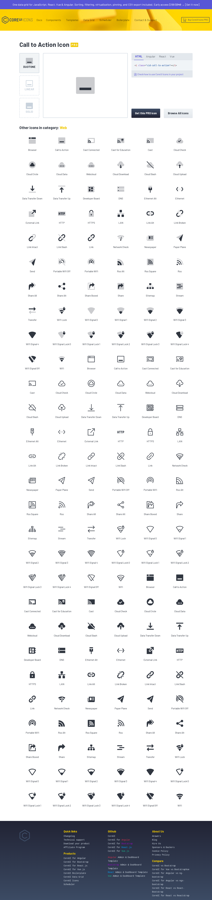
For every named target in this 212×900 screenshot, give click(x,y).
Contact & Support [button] (145, 20)
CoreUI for (119, 840)
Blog (154, 840)
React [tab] (162, 56)
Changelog (69, 836)
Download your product (77, 843)
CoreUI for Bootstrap (76, 862)
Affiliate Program (74, 847)
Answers (156, 836)
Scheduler (105, 20)
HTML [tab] (138, 56)
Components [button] (53, 20)
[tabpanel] (162, 69)
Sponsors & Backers (163, 847)
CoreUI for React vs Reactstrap (170, 895)
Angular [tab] (150, 56)
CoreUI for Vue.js (74, 869)
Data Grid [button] (89, 20)
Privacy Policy (160, 855)
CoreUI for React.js (75, 866)
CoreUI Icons (71, 880)
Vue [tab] (172, 56)
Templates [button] (72, 20)
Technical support (74, 840)
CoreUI (111, 836)
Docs (39, 20)
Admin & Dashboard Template (128, 872)
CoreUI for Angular (75, 858)
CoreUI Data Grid (73, 877)
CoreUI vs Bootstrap (164, 866)
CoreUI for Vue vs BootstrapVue (170, 869)
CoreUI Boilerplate (75, 873)
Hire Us (156, 843)
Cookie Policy (160, 851)
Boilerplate (123, 20)
